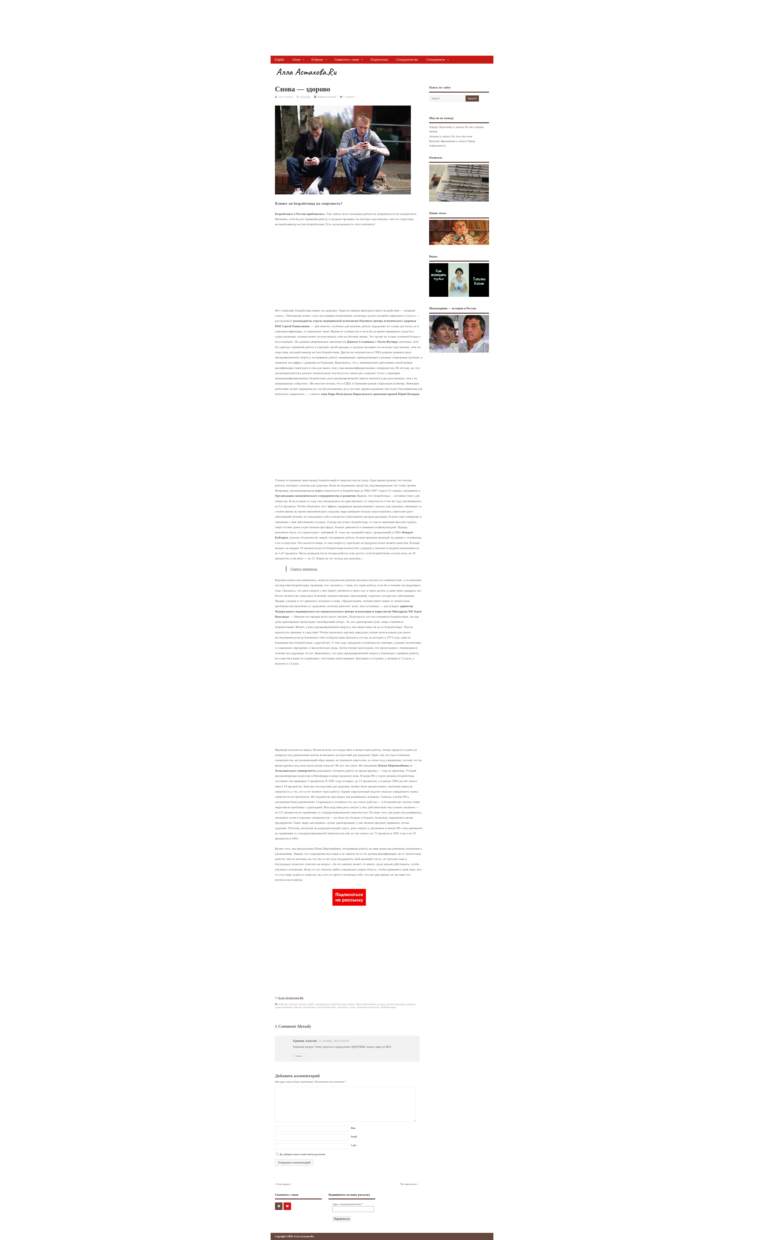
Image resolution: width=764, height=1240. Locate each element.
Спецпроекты (435, 59)
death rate (283, 1004)
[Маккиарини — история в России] (459, 352)
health (311, 1004)
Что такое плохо (408, 1184)
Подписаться (379, 59)
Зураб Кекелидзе (338, 1004)
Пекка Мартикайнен (366, 1004)
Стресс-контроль (303, 568)
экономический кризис (368, 1007)
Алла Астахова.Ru (290, 997)
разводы (381, 1004)
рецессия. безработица (304, 1007)
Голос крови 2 (284, 1184)
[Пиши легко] (459, 245)
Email (354, 1136)
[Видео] (459, 296)
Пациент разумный (326, 96)
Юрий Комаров (388, 1007)
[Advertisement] (119, 28)
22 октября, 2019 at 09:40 (334, 1040)
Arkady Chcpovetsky (441, 127)
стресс (353, 1007)
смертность (342, 1007)
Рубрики (317, 59)
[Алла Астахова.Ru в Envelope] (287, 1206)
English (279, 59)
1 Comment (348, 96)
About (296, 59)
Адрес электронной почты (347, 1204)
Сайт (353, 1145)
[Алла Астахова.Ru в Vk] (279, 1206)
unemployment (322, 1004)
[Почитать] (459, 201)
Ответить (298, 1056)
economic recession (298, 1004)
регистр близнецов (396, 1004)
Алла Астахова (285, 96)
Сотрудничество (407, 59)
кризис (351, 1004)
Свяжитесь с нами (346, 59)
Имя (353, 1128)
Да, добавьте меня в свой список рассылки (302, 1154)
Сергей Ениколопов (326, 1007)
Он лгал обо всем (461, 136)
